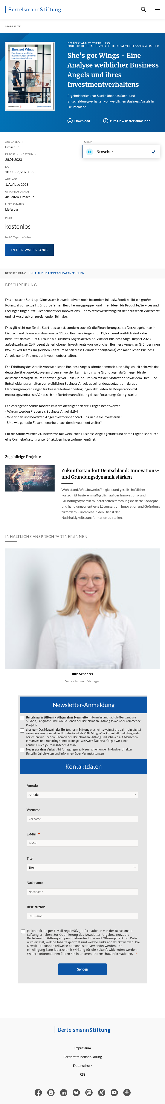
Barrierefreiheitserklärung (82, 1057)
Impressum (82, 1048)
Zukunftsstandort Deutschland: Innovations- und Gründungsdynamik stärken (110, 474)
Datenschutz (82, 1065)
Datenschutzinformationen (112, 954)
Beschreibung (15, 273)
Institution (36, 907)
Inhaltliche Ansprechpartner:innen (56, 273)
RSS (82, 1074)
